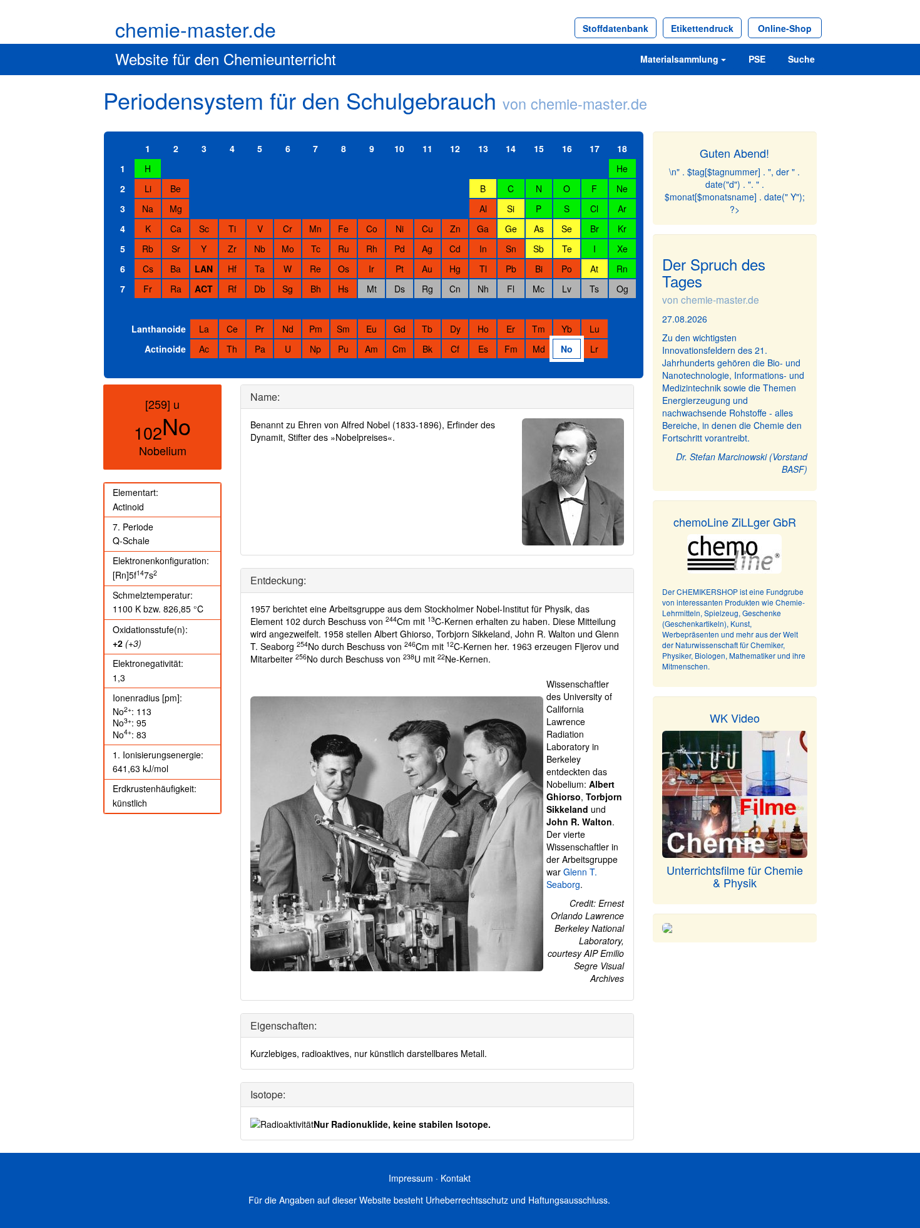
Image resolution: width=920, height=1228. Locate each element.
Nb (259, 248)
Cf (455, 349)
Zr (232, 248)
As (539, 228)
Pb (511, 268)
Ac (204, 349)
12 (455, 148)
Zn (455, 228)
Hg (455, 268)
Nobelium (163, 450)
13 (483, 148)
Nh (483, 288)
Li (148, 188)
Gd (400, 328)
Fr (147, 288)
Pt (400, 268)
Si (510, 208)
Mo (288, 248)
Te (567, 248)
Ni (400, 228)
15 (539, 148)
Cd (455, 248)
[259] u (162, 404)
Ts (594, 288)
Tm (538, 328)
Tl (483, 268)
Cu (427, 228)
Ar (622, 208)
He (622, 168)
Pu (343, 349)
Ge (511, 228)
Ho (483, 328)
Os (343, 268)
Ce (232, 328)
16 (567, 148)
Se (566, 228)
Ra (175, 288)
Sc (204, 228)
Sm (343, 328)
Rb (147, 248)
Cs (148, 268)
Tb (427, 328)
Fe (343, 228)
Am (371, 349)
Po (566, 268)
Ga (483, 228)
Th (232, 349)
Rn (622, 268)
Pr (259, 328)
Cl (594, 208)
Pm (315, 328)
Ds (399, 288)
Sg (287, 288)
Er (510, 328)
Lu (595, 328)
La (204, 328)
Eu (371, 328)
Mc (538, 288)
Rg (427, 288)
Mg (176, 208)
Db (259, 288)
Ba (175, 268)
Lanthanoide (158, 328)
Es (483, 349)
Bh (315, 288)
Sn (511, 248)
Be (175, 188)
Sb (538, 248)
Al (483, 208)
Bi (539, 268)
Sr (175, 248)
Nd (288, 328)
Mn (315, 228)
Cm (399, 349)
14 (511, 148)
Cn (455, 288)
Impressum (411, 1178)
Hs (343, 288)
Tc (315, 248)
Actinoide (165, 349)
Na (147, 208)
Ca (175, 228)
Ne (622, 188)
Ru (343, 248)
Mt (372, 288)
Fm (511, 349)
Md (539, 349)
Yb (566, 328)
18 (622, 148)
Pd (399, 248)
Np (315, 349)
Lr (594, 349)
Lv (566, 288)
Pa (260, 349)
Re (315, 268)
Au (427, 268)
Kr (622, 228)
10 (399, 148)
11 (427, 148)
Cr (287, 228)
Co (371, 228)
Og (622, 288)
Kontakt (456, 1178)
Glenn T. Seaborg (571, 877)
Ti (232, 228)
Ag (427, 248)
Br (594, 228)
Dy (455, 328)
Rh (371, 248)
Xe (622, 248)
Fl (510, 288)
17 (595, 148)
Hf (232, 268)
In (483, 248)
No (567, 349)
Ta (260, 268)
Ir (371, 268)
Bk (427, 349)
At (594, 268)
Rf (232, 288)
